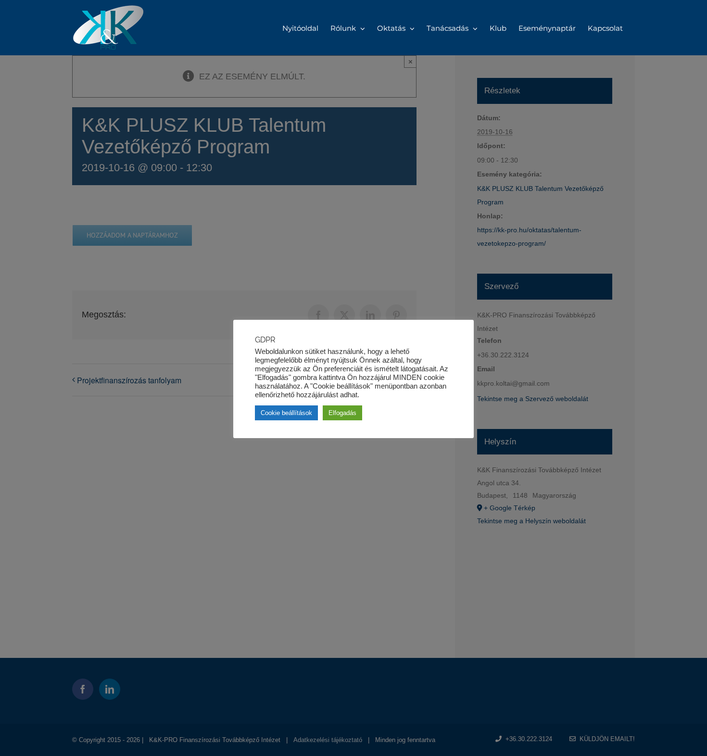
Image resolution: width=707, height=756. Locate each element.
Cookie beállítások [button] (286, 412)
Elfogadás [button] (342, 412)
